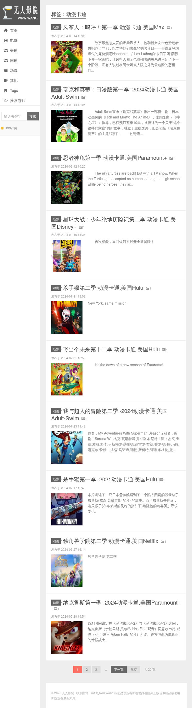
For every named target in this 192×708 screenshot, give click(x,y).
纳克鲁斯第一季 (122, 602)
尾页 (134, 669)
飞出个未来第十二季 (111, 349)
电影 (14, 40)
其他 (14, 80)
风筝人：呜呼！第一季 (113, 27)
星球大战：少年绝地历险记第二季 (113, 222)
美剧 (14, 50)
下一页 (118, 669)
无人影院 (20, 12)
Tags (14, 90)
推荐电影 (17, 100)
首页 (14, 30)
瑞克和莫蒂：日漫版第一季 (115, 92)
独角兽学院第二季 (110, 540)
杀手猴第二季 (103, 287)
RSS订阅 (11, 128)
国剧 (14, 60)
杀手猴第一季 (110, 479)
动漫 (14, 70)
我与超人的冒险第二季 (109, 414)
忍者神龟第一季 (115, 157)
